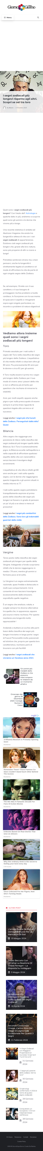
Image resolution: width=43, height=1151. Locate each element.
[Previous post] (6, 676)
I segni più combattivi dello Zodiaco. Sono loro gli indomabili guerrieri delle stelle (21, 516)
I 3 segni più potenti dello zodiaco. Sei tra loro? (28, 1073)
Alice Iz (11, 108)
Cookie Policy (21, 1141)
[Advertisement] (21, 45)
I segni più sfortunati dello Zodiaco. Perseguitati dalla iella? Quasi (21, 421)
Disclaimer (33, 1137)
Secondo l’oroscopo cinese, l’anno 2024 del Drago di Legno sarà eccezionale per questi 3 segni (21, 1030)
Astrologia (31, 213)
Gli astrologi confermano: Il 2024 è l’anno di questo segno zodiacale (28, 1092)
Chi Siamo (9, 1137)
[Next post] (37, 700)
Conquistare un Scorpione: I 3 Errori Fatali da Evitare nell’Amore (27, 1112)
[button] (38, 17)
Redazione (18, 1137)
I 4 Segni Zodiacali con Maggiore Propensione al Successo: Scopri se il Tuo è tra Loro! (28, 1053)
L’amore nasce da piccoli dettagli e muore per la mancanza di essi (21, 932)
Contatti (25, 1137)
